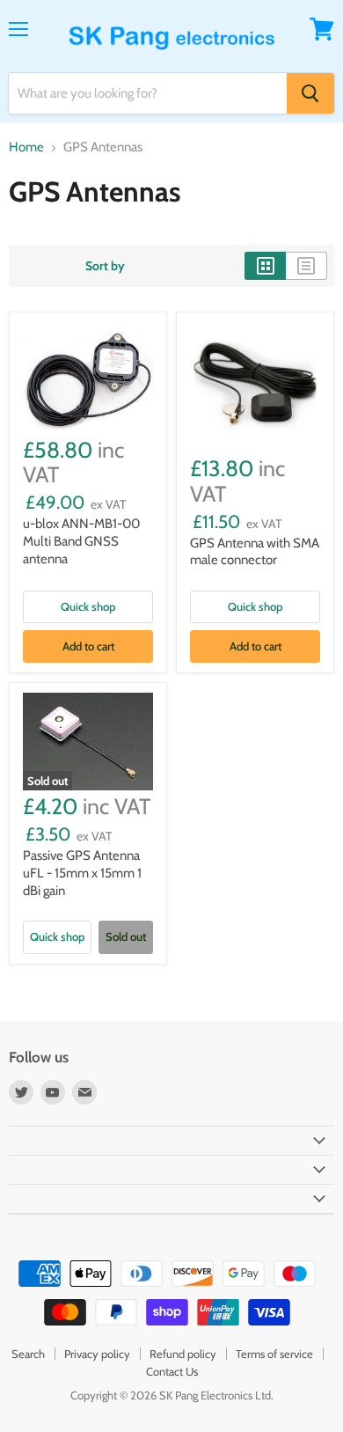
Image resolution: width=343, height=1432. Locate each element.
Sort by (105, 266)
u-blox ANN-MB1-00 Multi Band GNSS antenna (81, 541)
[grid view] (265, 266)
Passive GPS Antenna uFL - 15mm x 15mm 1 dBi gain (82, 873)
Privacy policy (97, 1354)
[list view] (306, 266)
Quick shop (88, 606)
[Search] (310, 93)
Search (28, 1354)
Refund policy (183, 1354)
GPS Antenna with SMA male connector (254, 552)
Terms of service (274, 1354)
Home (26, 147)
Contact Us (172, 1371)
